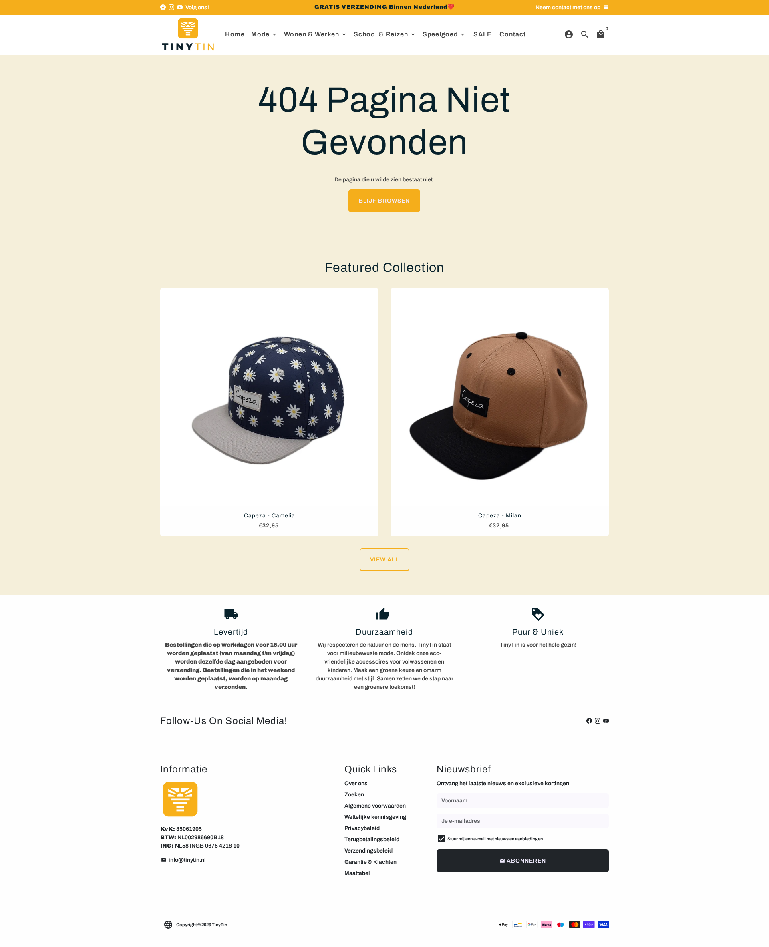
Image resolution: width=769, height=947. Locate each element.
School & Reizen (385, 34)
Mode (264, 34)
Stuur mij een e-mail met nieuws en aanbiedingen (495, 838)
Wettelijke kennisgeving (375, 817)
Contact (512, 34)
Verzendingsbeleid (368, 851)
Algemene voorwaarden (375, 806)
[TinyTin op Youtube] (180, 7)
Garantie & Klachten (370, 862)
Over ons (356, 783)
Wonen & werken (315, 34)
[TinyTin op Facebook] (163, 7)
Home (235, 34)
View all (384, 560)
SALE (482, 34)
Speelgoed (444, 34)
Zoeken (354, 795)
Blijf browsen (384, 201)
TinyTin (219, 924)
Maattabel (357, 873)
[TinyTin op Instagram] (171, 7)
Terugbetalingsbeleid (371, 839)
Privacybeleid (362, 828)
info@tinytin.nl (183, 860)
